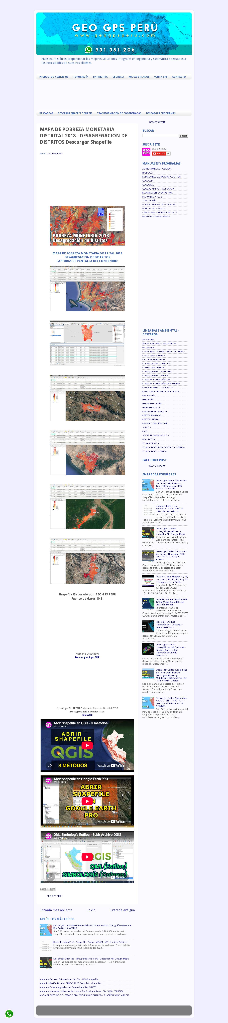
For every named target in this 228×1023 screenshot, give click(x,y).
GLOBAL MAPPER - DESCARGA (158, 188)
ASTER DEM (148, 339)
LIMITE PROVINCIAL (152, 415)
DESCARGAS (46, 113)
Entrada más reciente (56, 910)
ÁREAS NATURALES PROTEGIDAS (159, 343)
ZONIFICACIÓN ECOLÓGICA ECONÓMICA (163, 447)
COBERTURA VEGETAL (153, 367)
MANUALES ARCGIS (152, 196)
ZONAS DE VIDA (150, 443)
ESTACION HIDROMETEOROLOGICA (160, 391)
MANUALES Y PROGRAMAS (156, 216)
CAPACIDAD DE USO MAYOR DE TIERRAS (163, 351)
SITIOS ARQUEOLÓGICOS (155, 435)
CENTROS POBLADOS (153, 359)
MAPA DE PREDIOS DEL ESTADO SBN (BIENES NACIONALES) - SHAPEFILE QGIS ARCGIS (84, 995)
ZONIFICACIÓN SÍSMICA (154, 451)
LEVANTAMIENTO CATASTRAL (157, 192)
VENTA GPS (160, 76)
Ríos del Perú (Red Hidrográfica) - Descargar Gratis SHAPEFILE (169, 624)
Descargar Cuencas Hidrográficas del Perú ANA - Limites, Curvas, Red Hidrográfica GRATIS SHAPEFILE (171, 650)
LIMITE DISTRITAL (151, 419)
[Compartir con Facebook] (51, 889)
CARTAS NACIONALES (153, 355)
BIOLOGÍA (147, 172)
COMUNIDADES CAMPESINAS (157, 371)
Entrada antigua (122, 910)
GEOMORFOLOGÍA (152, 403)
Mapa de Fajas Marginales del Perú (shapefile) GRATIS (68, 987)
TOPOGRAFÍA (80, 76)
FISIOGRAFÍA (148, 395)
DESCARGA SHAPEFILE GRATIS (75, 113)
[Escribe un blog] (44, 889)
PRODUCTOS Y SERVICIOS (53, 76)
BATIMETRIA (148, 347)
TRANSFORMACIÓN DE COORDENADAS (119, 113)
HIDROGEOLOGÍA (151, 407)
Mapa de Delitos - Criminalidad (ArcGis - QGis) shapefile (69, 979)
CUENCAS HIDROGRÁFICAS (156, 379)
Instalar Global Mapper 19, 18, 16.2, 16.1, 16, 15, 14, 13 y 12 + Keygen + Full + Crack (172, 579)
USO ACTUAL (149, 439)
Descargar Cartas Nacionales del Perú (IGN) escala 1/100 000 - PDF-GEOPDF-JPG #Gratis (171, 555)
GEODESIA (118, 76)
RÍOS (144, 431)
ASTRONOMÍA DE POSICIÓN (156, 168)
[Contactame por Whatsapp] (9, 1017)
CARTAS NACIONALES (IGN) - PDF (159, 212)
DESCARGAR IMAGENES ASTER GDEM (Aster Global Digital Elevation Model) (172, 602)
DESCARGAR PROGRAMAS (161, 113)
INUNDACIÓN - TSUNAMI (154, 423)
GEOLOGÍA (148, 184)
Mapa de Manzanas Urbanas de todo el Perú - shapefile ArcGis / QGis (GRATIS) (81, 991)
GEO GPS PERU (55, 153)
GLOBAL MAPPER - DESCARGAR (158, 204)
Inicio (91, 910)
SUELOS (146, 427)
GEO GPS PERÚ (54, 895)
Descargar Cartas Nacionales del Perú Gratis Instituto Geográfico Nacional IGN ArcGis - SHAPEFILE (92, 926)
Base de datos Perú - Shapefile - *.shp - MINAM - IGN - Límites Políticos (90, 941)
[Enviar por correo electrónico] (41, 889)
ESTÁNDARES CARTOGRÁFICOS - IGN (161, 176)
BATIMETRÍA (100, 76)
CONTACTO (179, 76)
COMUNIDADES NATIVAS (155, 375)
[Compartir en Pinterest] (54, 889)
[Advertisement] (114, 95)
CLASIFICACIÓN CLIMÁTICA (156, 363)
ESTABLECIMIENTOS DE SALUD (158, 387)
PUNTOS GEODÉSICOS (154, 208)
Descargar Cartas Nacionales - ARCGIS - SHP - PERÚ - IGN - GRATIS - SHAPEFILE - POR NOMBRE (172, 702)
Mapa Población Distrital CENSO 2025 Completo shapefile (70, 983)
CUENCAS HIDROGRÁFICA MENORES (161, 383)
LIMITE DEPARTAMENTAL (154, 411)
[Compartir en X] (47, 889)
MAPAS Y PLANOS (139, 76)
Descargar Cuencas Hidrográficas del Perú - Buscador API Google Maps (91, 958)
